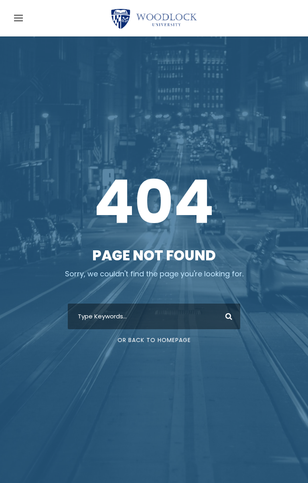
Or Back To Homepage (154, 340)
